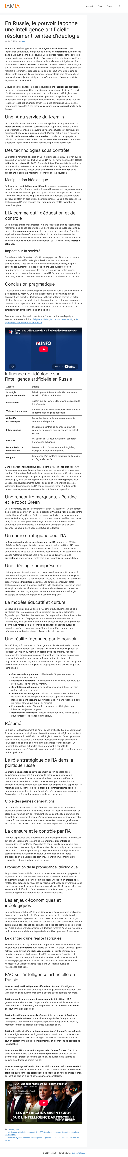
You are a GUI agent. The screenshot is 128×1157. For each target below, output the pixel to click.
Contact (110, 6)
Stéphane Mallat (41, 319)
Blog (100, 6)
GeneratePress (78, 1153)
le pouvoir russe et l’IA (61, 319)
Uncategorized (14, 1129)
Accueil (89, 6)
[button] (119, 6)
